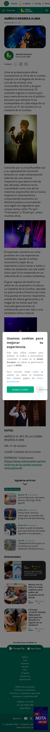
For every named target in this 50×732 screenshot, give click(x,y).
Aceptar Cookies (20, 389)
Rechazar (41, 389)
